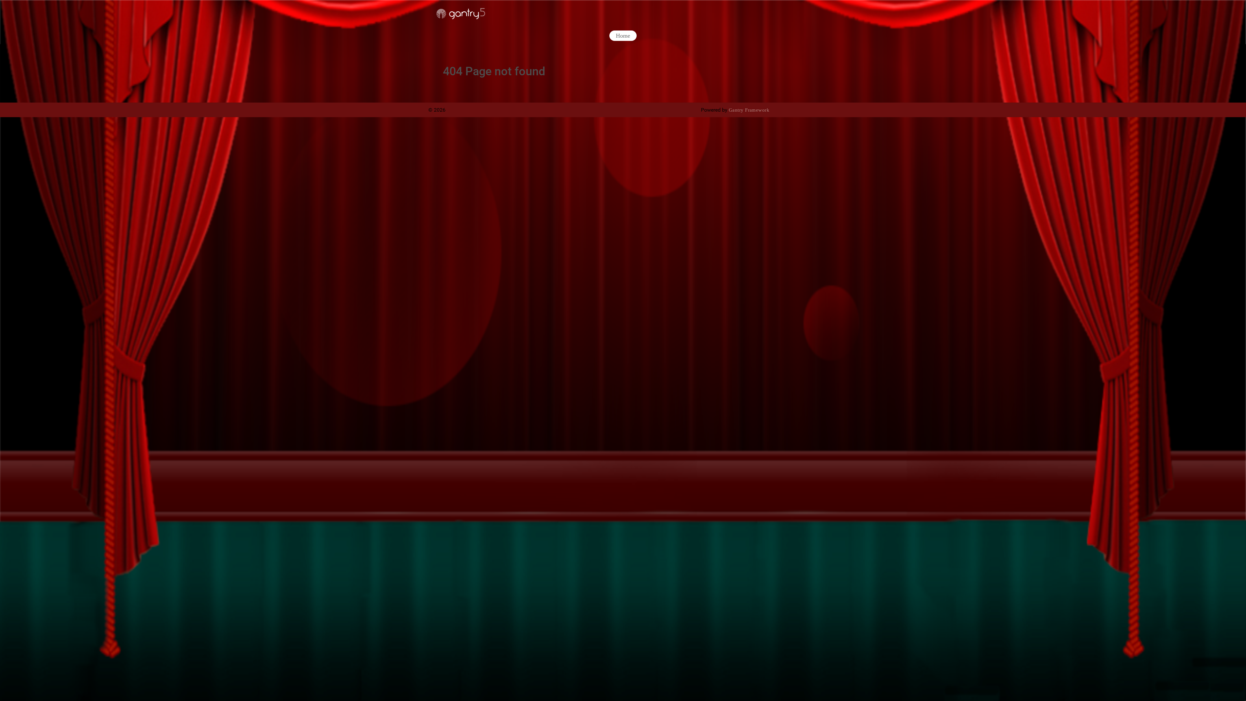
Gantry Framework (749, 110)
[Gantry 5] (460, 13)
